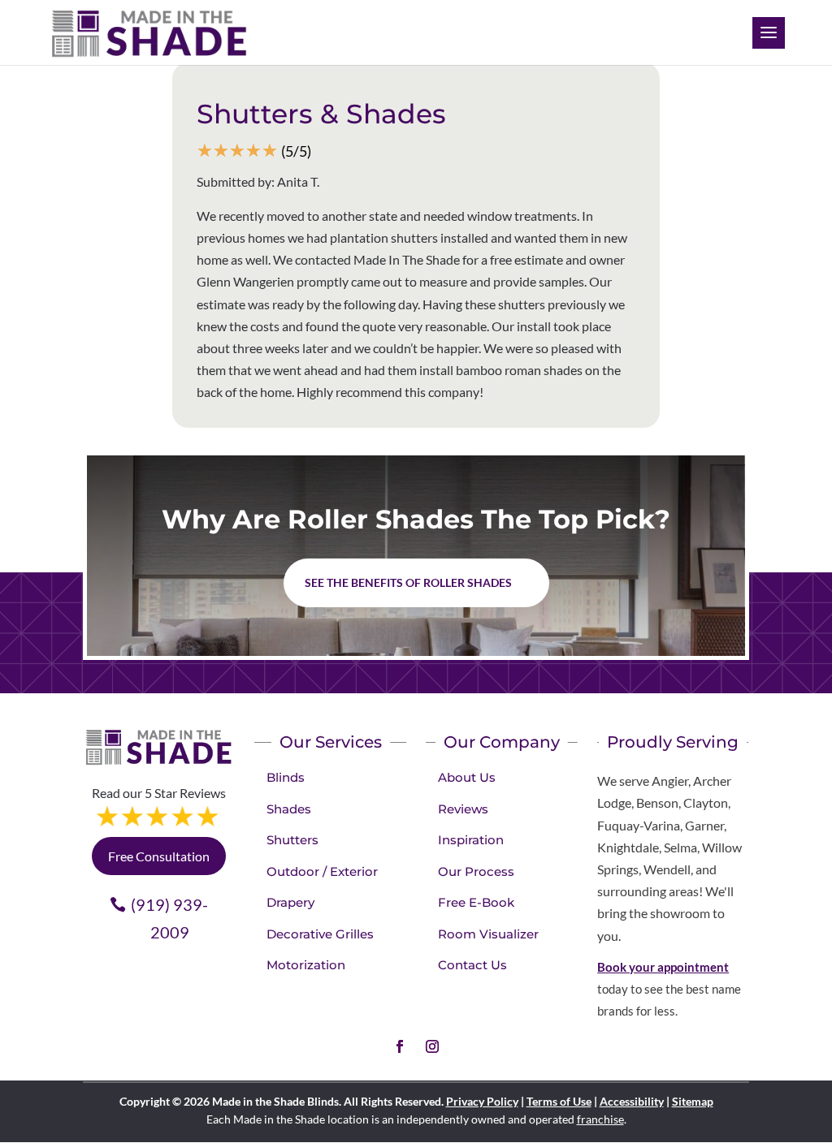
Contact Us (472, 965)
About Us (467, 777)
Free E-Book (476, 902)
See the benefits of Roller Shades (408, 582)
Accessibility (632, 1101)
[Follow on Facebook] (400, 1046)
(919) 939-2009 (169, 918)
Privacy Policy (482, 1101)
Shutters (292, 840)
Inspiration (471, 840)
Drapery (290, 902)
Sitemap (692, 1101)
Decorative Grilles (320, 934)
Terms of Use (559, 1101)
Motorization (305, 965)
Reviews (463, 809)
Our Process (476, 871)
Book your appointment (663, 967)
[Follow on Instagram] (432, 1046)
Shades (288, 809)
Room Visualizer (488, 934)
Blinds (285, 777)
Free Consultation (159, 856)
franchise (600, 1119)
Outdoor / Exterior (322, 871)
